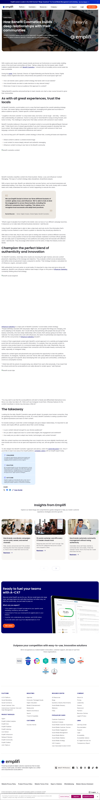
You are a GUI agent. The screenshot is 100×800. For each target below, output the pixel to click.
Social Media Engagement (59, 730)
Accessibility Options (83, 738)
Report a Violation (56, 784)
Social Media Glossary (58, 705)
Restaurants (30, 708)
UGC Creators (56, 743)
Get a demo (92, 7)
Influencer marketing (8, 327)
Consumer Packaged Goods (35, 700)
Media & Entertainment (33, 705)
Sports (29, 713)
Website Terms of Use (41, 784)
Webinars (55, 708)
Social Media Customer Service (61, 727)
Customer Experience (58, 719)
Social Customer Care (8, 705)
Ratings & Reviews (7, 737)
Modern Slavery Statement (84, 784)
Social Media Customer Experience (62, 724)
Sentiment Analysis (57, 722)
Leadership (80, 703)
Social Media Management (60, 732)
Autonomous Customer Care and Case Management (11, 709)
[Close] (97, 796)
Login (82, 7)
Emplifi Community (7, 740)
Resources (43, 7)
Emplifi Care (5, 724)
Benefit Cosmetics (28, 67)
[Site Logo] (8, 7)
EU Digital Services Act (84, 740)
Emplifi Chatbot (6, 742)
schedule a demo (40, 451)
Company (54, 7)
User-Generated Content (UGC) (61, 746)
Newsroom (80, 708)
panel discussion (53, 449)
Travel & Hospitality (32, 716)
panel (10, 73)
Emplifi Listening (6, 729)
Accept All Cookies (88, 796)
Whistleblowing (69, 784)
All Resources (56, 697)
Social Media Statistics (58, 738)
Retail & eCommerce (33, 710)
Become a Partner (82, 713)
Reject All (76, 796)
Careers (79, 705)
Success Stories (31, 724)
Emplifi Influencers (7, 734)
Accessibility (80, 735)
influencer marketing (60, 269)
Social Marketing (6, 700)
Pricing (79, 700)
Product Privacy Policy (25, 784)
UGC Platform (6, 745)
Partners (79, 710)
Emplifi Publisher (6, 726)
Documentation (81, 727)
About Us (80, 697)
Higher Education (32, 703)
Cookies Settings (64, 796)
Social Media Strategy (58, 740)
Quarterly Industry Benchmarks (61, 703)
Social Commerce (7, 703)
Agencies (29, 697)
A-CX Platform (6, 697)
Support (79, 730)
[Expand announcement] (98, 2)
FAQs (53, 710)
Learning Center (82, 724)
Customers (32, 7)
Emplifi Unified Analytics (9, 721)
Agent (3, 718)
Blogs (53, 700)
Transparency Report (83, 743)
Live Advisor (5, 732)
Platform (21, 7)
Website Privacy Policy (9, 784)
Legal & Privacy (81, 716)
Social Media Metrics (58, 735)
